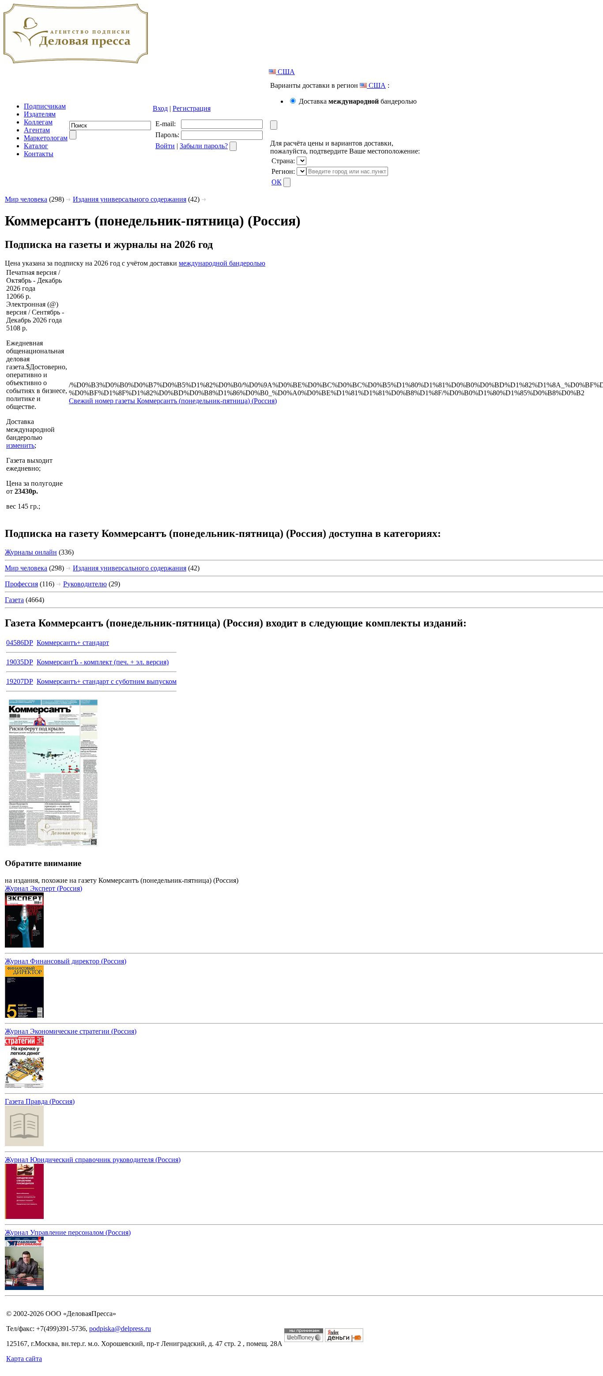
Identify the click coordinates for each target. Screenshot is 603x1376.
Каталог (36, 146)
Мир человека (26, 199)
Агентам (37, 130)
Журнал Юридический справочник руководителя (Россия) (93, 1159)
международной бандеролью (222, 263)
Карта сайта (24, 1358)
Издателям (40, 114)
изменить (20, 445)
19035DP (19, 662)
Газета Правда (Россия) (40, 1101)
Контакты (38, 153)
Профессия (21, 584)
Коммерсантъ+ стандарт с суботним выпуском (107, 681)
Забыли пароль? (204, 146)
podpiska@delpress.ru (120, 1328)
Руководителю (85, 584)
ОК (276, 182)
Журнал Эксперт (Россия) (43, 888)
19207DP (19, 681)
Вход (160, 108)
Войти (165, 146)
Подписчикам (45, 106)
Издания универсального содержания (129, 199)
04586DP (19, 642)
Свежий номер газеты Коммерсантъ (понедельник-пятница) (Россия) (173, 401)
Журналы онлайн (31, 552)
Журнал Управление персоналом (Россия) (68, 1232)
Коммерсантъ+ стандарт (73, 642)
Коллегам (38, 122)
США (285, 71)
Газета (14, 600)
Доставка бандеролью (358, 101)
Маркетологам (46, 138)
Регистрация (192, 108)
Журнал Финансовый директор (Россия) (65, 961)
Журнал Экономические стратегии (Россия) (70, 1031)
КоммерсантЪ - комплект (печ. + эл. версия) (103, 662)
